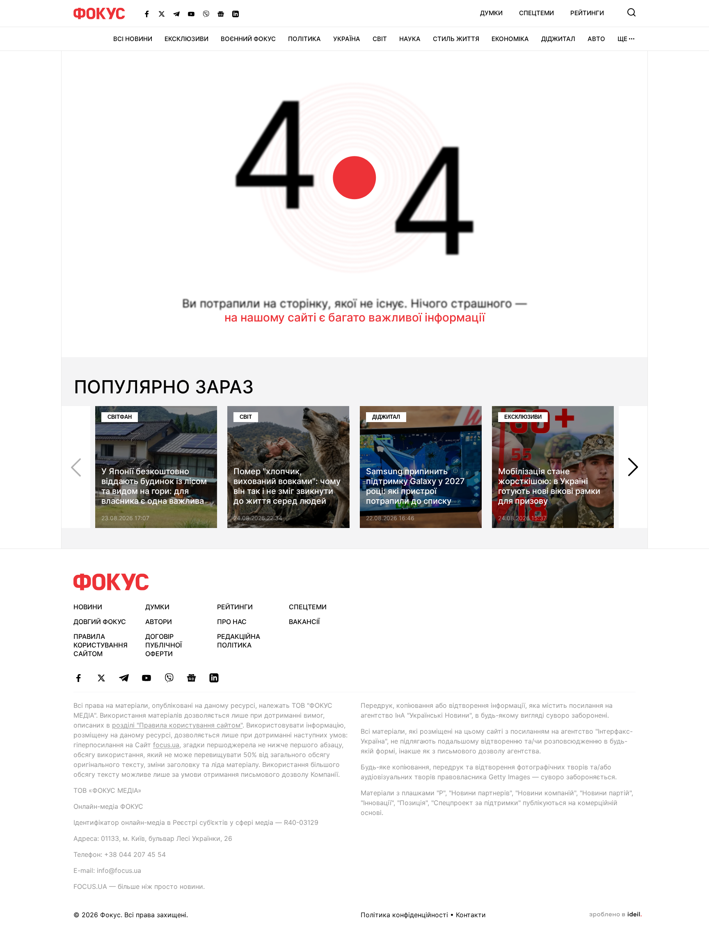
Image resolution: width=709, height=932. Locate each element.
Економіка (510, 39)
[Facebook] (147, 14)
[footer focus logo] (111, 582)
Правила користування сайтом (100, 645)
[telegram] (123, 678)
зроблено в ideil (615, 915)
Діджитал (558, 39)
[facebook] (78, 678)
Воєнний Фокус (248, 39)
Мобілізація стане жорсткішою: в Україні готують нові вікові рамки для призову (549, 486)
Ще (622, 39)
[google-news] (191, 678)
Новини (87, 607)
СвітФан (119, 417)
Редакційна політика (238, 640)
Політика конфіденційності (404, 915)
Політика (304, 39)
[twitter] (101, 678)
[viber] (169, 678)
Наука (410, 39)
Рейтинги (587, 13)
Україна (346, 39)
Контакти (471, 915)
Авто (596, 39)
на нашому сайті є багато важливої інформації (354, 317)
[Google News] (220, 14)
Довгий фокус (99, 622)
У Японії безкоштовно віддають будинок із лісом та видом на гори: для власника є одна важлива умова (154, 491)
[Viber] (206, 14)
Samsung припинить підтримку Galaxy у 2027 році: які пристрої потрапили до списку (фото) (415, 491)
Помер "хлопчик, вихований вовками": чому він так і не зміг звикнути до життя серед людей (287, 486)
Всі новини (132, 39)
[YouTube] (191, 14)
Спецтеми (536, 13)
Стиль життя (456, 39)
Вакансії (304, 622)
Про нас (232, 622)
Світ (380, 39)
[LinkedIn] (235, 14)
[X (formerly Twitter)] (161, 14)
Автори (158, 622)
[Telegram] (176, 14)
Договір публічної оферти (163, 645)
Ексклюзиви (186, 39)
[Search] (631, 12)
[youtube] (146, 678)
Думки (491, 13)
